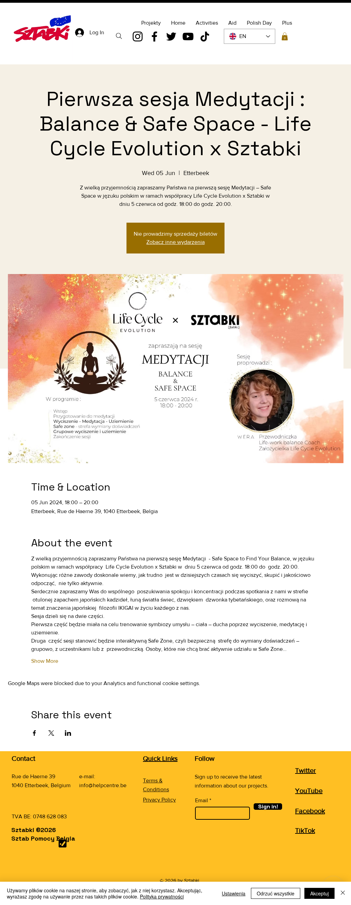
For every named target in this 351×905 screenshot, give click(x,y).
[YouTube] (188, 36)
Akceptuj (319, 893)
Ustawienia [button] (233, 893)
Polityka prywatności (162, 896)
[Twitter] (171, 36)
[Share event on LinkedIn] (68, 733)
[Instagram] (137, 36)
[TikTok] (204, 36)
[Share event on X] (51, 733)
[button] (284, 36)
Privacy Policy (159, 800)
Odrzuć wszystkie (275, 893)
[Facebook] (154, 36)
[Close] (343, 893)
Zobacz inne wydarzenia (175, 242)
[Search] (119, 36)
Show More (44, 661)
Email (201, 800)
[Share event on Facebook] (34, 733)
